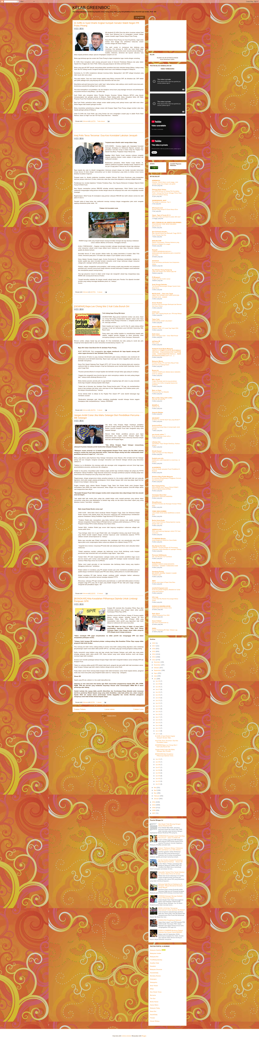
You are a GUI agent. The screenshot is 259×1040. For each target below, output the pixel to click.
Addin (154, 628)
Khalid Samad (157, 451)
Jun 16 (158, 720)
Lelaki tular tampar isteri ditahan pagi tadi (164, 271)
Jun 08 (158, 764)
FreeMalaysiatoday (156, 960)
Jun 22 (158, 703)
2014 (154, 654)
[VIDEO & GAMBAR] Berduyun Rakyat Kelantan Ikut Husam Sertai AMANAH (170, 931)
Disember (157, 662)
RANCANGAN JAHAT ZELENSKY (162, 321)
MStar (152, 989)
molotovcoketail (126, 1036)
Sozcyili (154, 250)
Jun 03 (158, 778)
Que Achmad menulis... (160, 231)
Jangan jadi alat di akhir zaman (161, 279)
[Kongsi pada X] (79, 29)
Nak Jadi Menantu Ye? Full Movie (162, 556)
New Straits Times (155, 992)
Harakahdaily (154, 973)
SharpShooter (157, 502)
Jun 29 (158, 684)
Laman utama (109, 709)
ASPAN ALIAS (156, 529)
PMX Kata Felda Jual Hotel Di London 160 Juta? (166, 217)
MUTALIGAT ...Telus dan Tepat (162, 293)
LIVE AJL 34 (155, 407)
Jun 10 (158, 759)
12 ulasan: (100, 593)
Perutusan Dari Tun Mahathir (160, 392)
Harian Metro (154, 1005)
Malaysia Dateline (155, 950)
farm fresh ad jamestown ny (160, 622)
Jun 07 (158, 767)
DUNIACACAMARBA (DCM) (161, 606)
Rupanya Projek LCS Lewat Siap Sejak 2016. (165, 328)
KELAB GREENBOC (91, 7)
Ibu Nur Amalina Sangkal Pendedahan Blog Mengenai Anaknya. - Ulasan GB (170, 861)
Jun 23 (158, 700)
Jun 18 (158, 714)
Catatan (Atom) (111, 716)
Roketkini (153, 966)
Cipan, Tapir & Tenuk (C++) (161, 215)
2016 (154, 648)
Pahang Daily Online (159, 189)
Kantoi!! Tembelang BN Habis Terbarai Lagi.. (165, 630)
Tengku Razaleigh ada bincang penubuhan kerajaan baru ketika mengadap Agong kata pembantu (164, 382)
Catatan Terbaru (80, 709)
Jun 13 (158, 728)
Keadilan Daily (154, 963)
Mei (155, 787)
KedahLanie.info (157, 458)
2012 (154, 660)
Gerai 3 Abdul (156, 621)
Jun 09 (158, 762)
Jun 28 (158, 686)
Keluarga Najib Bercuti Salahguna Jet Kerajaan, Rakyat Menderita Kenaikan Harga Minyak (170, 885)
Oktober (156, 667)
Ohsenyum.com (157, 208)
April (155, 790)
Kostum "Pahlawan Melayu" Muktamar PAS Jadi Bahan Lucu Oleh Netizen (170, 849)
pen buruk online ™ (159, 434)
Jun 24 (158, 698)
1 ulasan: (99, 702)
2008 (154, 810)
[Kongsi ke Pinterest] (83, 29)
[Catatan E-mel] (108, 121)
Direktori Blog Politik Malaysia (162, 476)
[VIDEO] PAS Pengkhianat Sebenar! (169, 920)
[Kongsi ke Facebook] (81, 29)
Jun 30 (158, 681)
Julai (155, 676)
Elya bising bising (158, 486)
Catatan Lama (138, 709)
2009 (154, 807)
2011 (154, 802)
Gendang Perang (158, 571)
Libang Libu (156, 442)
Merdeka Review (155, 976)
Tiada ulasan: (101, 121)
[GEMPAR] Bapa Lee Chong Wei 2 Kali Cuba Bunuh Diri (101, 306)
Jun (155, 678)
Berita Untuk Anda (158, 520)
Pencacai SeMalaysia (159, 555)
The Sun (152, 998)
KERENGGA (156, 180)
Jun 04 (158, 776)
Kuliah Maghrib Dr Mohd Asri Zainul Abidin (164, 540)
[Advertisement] (108, 128)
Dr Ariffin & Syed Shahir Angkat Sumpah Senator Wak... (165, 737)
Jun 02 (158, 781)
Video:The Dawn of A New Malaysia (162, 452)
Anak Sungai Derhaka (159, 284)
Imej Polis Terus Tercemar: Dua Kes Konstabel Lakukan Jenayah (105, 135)
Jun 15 (158, 722)
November (157, 665)
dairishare (155, 260)
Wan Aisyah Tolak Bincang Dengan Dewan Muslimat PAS (169, 825)
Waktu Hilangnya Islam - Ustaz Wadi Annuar (165, 335)
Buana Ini (155, 370)
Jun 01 (158, 784)
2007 (154, 813)
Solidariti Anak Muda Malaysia (162, 348)
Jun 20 (158, 709)
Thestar (152, 1018)
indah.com (155, 312)
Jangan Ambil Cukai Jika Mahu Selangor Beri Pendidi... (165, 750)
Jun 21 (158, 706)
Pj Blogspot (156, 277)
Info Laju (155, 597)
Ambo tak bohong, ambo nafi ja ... (162, 436)
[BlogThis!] (77, 29)
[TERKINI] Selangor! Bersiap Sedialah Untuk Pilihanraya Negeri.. (170, 897)
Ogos (156, 673)
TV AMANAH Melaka (159, 538)
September (157, 670)
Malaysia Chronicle (156, 969)
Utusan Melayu (155, 1021)
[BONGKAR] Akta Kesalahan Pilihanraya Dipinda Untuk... (164, 755)
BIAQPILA (155, 405)
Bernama (153, 995)
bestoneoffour (157, 425)
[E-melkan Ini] (75, 29)
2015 (154, 651)
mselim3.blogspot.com (160, 588)
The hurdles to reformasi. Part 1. (161, 202)
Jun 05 (158, 773)
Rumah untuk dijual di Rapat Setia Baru (163, 582)
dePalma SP (156, 341)
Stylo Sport (156, 613)
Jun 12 (158, 731)
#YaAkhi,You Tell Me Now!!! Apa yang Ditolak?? (166, 420)
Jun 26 (158, 692)
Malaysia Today (155, 1008)
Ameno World (156, 326)
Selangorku (153, 982)
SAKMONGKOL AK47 (159, 200)
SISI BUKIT (155, 418)
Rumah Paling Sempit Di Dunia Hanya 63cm (165, 209)
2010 (154, 805)
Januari (156, 798)
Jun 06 (158, 770)
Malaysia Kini (154, 956)
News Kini (153, 1011)
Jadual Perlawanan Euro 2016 (160, 615)
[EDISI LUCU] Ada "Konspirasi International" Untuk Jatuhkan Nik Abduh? (171, 909)
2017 (154, 646)
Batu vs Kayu (156, 390)
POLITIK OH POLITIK (158, 399)
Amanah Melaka (157, 412)
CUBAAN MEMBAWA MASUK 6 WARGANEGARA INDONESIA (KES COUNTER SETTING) (166, 253)
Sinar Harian (154, 985)
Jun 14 (158, 725)
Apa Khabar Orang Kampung (162, 270)
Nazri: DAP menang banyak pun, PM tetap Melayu (167, 313)
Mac (155, 793)
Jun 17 (158, 717)
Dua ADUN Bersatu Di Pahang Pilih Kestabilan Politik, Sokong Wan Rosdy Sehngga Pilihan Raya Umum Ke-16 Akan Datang (167, 193)
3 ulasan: (100, 292)
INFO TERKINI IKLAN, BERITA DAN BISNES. (167, 222)
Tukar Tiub (155, 319)
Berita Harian (154, 1001)
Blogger (144, 1036)
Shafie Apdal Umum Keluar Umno (162, 608)
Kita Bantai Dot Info (159, 546)
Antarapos (153, 979)
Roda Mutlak (156, 562)
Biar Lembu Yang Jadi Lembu (162, 398)
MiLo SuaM (156, 379)
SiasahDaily (153, 1014)
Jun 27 (158, 689)
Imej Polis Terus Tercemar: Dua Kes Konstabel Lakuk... (166, 741)
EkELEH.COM (156, 241)
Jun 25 (158, 695)
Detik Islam (156, 334)
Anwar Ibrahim (157, 303)
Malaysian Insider (155, 953)
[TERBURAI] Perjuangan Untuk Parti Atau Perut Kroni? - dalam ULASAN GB (171, 837)
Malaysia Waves (157, 361)
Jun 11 (158, 734)
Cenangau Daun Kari (159, 495)
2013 (154, 657)
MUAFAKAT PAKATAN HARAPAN (162, 496)
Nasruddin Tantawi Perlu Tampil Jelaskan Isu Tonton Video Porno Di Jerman (171, 873)
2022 (154, 643)
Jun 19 (158, 711)
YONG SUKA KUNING (159, 511)
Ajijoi (154, 580)
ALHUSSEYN (156, 467)
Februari (157, 796)
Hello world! (155, 343)
